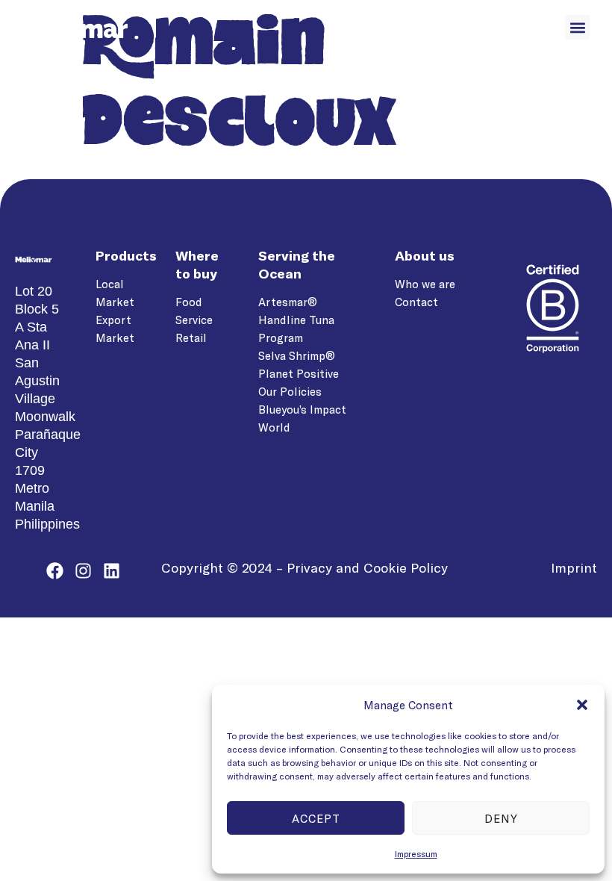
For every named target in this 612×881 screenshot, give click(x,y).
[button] (582, 704)
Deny (501, 818)
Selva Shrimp (291, 355)
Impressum (416, 853)
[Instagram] (83, 570)
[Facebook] (55, 570)
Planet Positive (298, 373)
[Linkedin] (111, 570)
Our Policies (290, 391)
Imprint (574, 567)
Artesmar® (287, 301)
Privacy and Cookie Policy (367, 567)
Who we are (425, 283)
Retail (191, 337)
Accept (316, 818)
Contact (416, 301)
